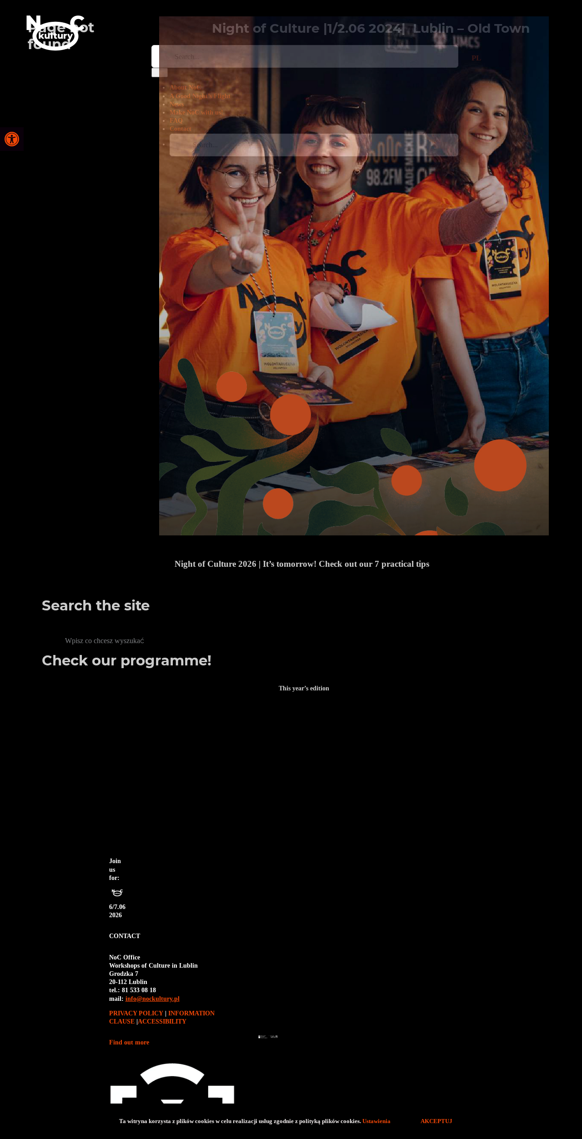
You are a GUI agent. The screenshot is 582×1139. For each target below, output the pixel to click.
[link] (12, 139)
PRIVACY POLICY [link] (137, 1013)
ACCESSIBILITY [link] (162, 1021)
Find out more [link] (129, 1042)
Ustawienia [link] (377, 1121)
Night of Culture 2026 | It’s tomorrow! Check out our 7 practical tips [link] (302, 564)
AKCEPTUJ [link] (436, 1121)
